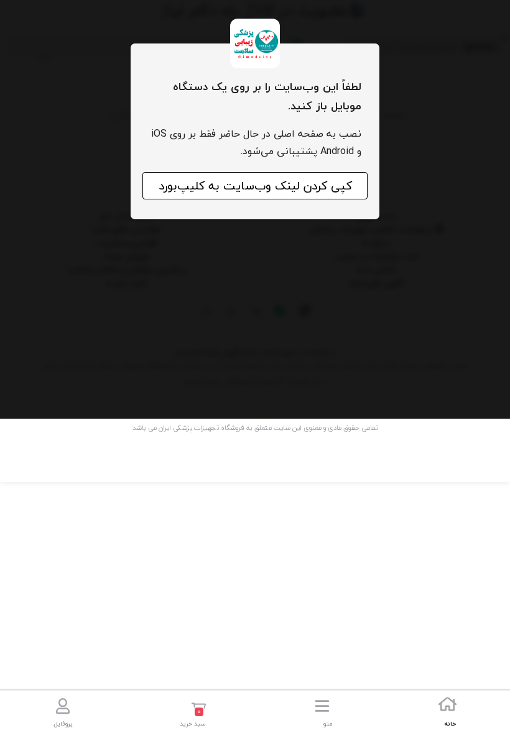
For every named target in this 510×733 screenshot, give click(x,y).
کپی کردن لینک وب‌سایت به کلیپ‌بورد (255, 186)
